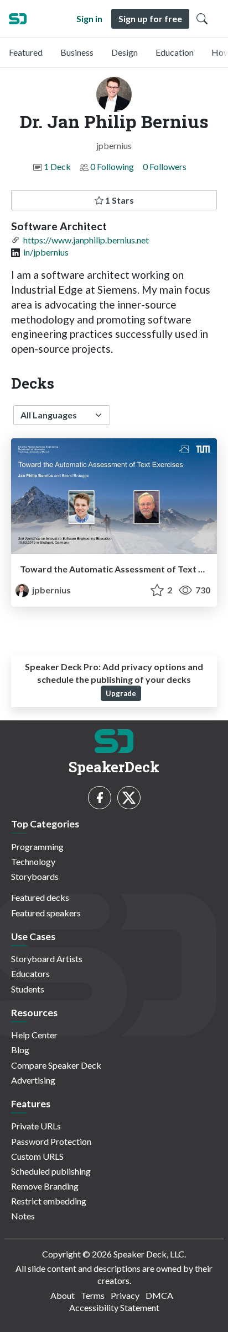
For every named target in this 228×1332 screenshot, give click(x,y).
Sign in (89, 18)
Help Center (34, 1034)
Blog (20, 1049)
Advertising (33, 1080)
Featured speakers (46, 913)
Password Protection (51, 1141)
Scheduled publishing (51, 1171)
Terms (93, 1295)
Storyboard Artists (46, 958)
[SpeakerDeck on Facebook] (99, 797)
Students (27, 989)
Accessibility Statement (114, 1307)
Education (175, 52)
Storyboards (35, 876)
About (62, 1295)
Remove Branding (45, 1186)
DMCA (159, 1295)
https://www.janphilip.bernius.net (86, 240)
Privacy (125, 1295)
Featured (26, 52)
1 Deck (57, 166)
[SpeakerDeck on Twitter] (129, 797)
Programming (37, 846)
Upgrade (121, 693)
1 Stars (118, 200)
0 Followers (164, 166)
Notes (23, 1216)
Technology (33, 861)
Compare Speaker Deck (56, 1065)
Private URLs (36, 1126)
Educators (30, 973)
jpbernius (50, 590)
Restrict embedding (48, 1201)
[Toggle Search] (202, 19)
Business (77, 52)
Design (124, 52)
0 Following (112, 166)
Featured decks (40, 897)
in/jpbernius (46, 252)
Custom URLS (37, 1156)
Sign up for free (150, 18)
